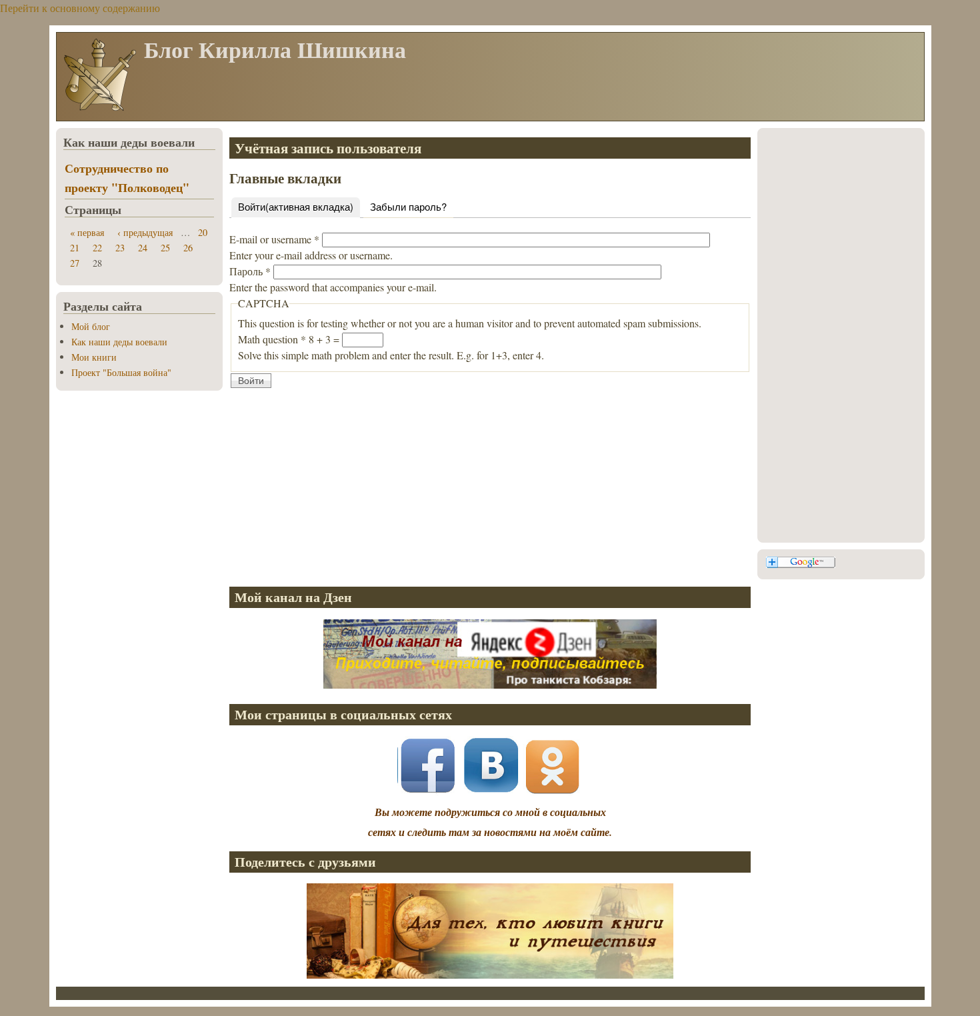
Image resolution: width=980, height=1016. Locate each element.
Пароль (250, 271)
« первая (87, 232)
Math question (272, 339)
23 (120, 247)
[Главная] (99, 110)
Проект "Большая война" (121, 372)
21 (74, 247)
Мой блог (90, 326)
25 (165, 247)
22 (97, 247)
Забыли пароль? (408, 206)
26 (188, 247)
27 (74, 263)
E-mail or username (274, 239)
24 (142, 247)
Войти (295, 206)
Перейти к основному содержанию (80, 8)
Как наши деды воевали (119, 341)
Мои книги (94, 357)
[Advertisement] (490, 482)
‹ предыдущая (145, 232)
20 (202, 232)
